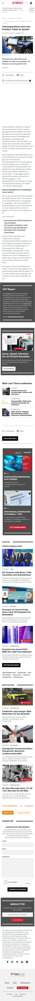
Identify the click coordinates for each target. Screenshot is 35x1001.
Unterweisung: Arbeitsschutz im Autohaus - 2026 (17, 512)
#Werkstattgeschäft (12, 546)
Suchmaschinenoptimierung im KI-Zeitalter (17, 478)
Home (4, 18)
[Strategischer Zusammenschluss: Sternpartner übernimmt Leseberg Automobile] (17, 734)
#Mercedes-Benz (15, 785)
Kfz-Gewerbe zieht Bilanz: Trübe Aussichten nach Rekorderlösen (17, 573)
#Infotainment (17, 677)
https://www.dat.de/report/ (16, 317)
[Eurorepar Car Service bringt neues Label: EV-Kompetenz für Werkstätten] (17, 595)
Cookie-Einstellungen (17, 996)
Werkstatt (19, 18)
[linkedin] (22, 961)
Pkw (3, 136)
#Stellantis (13, 606)
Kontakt (10, 988)
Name (4, 849)
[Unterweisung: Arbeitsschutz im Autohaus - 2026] (17, 498)
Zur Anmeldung (9, 369)
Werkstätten (19, 174)
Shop (7, 983)
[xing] (17, 961)
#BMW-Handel (14, 646)
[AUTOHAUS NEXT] (12, 452)
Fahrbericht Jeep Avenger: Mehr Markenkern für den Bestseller (16, 712)
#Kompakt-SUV (14, 708)
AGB (16, 994)
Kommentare (10, 75)
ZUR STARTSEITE (10, 439)
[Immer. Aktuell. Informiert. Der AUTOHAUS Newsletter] (17, 341)
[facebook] (7, 961)
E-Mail (4, 841)
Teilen (22, 75)
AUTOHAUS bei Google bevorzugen (16, 80)
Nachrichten (11, 18)
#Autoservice (16, 675)
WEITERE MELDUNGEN (11, 665)
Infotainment (6, 139)
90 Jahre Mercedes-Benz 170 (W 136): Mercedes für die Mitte (17, 789)
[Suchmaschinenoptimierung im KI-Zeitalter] (17, 463)
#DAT (29, 673)
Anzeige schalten (23, 813)
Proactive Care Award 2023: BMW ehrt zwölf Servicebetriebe (17, 650)
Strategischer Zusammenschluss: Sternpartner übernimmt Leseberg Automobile (17, 751)
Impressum (10, 994)
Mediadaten (25, 983)
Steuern (27, 271)
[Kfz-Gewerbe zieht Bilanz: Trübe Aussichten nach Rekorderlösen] (17, 557)
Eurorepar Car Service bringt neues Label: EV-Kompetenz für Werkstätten (16, 612)
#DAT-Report (6, 675)
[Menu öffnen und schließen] (3, 3)
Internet (5, 317)
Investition (11, 179)
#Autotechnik (6, 677)
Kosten (7, 266)
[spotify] (27, 961)
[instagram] (12, 961)
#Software (26, 675)
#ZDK (11, 569)
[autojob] (29, 806)
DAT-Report (6, 132)
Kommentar (5, 856)
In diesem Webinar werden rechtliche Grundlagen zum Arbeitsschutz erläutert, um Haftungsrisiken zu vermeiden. (17, 519)
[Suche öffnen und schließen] (26, 3)
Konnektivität (16, 139)
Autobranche (26, 303)
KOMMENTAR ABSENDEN (17, 889)
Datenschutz (22, 994)
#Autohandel (21, 673)
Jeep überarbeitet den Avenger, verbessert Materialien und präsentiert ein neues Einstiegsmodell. (14, 719)
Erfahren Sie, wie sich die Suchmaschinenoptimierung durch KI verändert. (14, 484)
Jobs (15, 983)
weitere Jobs (7, 813)
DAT (4, 159)
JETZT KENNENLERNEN (17, 527)
